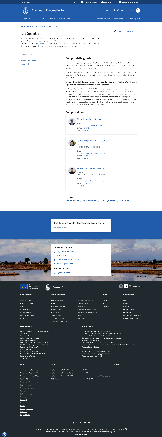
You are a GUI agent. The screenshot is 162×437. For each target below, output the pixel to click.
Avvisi (104, 303)
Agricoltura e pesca (57, 300)
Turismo (79, 315)
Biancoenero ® (88, 432)
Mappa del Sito (25, 415)
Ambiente (54, 303)
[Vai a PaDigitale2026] (130, 286)
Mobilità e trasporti (82, 306)
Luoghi (125, 303)
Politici (22, 318)
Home (23, 26)
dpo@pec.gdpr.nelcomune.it (93, 356)
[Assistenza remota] (126, 429)
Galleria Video (127, 312)
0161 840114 (87, 128)
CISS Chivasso (55, 379)
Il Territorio (126, 306)
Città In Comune (119, 429)
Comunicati (106, 306)
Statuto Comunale (26, 394)
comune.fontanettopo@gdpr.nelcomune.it (99, 354)
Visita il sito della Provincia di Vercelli (62, 373)
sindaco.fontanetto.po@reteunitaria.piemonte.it (95, 125)
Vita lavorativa (81, 318)
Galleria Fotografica (129, 309)
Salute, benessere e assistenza (86, 309)
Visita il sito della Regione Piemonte (62, 370)
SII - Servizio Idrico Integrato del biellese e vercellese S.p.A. (100, 376)
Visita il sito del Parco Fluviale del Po (62, 376)
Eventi (125, 300)
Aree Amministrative (26, 303)
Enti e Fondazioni (25, 312)
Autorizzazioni (55, 312)
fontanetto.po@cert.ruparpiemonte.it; (36, 342)
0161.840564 (27, 336)
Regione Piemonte (27, 2)
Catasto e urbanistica (57, 315)
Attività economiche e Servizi (132, 315)
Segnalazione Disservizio (27, 385)
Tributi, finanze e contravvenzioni (87, 312)
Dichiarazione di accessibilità (29, 373)
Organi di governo (46, 26)
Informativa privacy (26, 397)
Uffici (21, 306)
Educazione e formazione (59, 321)
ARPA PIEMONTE (87, 379)
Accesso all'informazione (102, 19)
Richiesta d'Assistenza (27, 388)
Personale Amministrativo (28, 315)
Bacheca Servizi (25, 391)
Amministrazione (32, 26)
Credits (22, 406)
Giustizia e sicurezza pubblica (85, 300)
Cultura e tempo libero (58, 318)
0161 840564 (83, 130)
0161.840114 (27, 333)
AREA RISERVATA (81, 434)
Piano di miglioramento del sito (29, 376)
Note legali (23, 400)
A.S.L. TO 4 (85, 370)
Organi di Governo (25, 300)
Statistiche (23, 412)
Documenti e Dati (25, 309)
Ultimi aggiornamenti (26, 409)
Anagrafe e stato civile (58, 306)
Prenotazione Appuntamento (29, 382)
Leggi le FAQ (24, 379)
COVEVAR (85, 373)
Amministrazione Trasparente (43, 43)
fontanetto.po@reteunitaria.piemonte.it (93, 153)
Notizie (105, 300)
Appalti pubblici (56, 309)
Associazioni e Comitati (130, 318)
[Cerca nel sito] (138, 10)
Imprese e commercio (83, 303)
